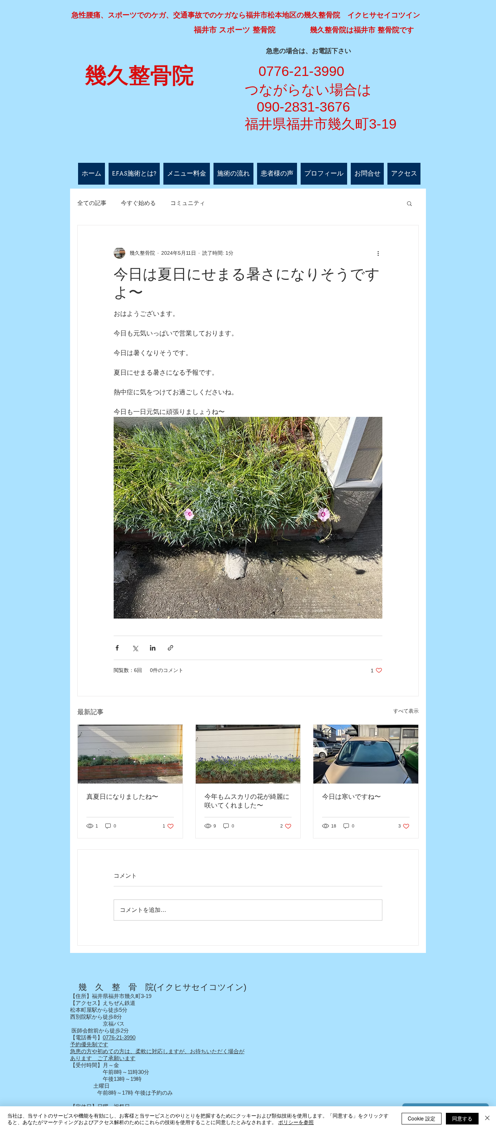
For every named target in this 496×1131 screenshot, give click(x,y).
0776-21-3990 (119, 1037)
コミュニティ (187, 203)
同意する (462, 1118)
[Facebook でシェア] (117, 647)
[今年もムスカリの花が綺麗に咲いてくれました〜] (248, 754)
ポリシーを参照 (296, 1122)
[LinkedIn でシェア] (152, 647)
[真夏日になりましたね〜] (130, 754)
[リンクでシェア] (170, 647)
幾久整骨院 (139, 76)
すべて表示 (406, 711)
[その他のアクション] (378, 253)
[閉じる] (487, 1118)
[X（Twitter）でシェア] (134, 647)
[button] (409, 203)
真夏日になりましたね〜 (122, 796)
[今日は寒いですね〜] (365, 754)
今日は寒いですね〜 (351, 796)
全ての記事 (91, 203)
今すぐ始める (138, 203)
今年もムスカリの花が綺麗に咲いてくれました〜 (246, 801)
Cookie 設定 (421, 1118)
